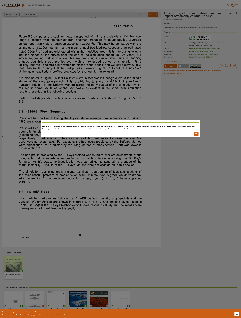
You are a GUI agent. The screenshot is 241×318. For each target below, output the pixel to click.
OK (196, 134)
